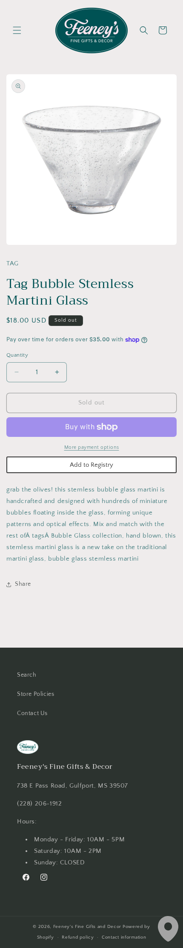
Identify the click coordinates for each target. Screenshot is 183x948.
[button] (17, 30)
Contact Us (32, 713)
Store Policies (35, 694)
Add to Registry (91, 464)
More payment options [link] (91, 447)
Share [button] (23, 584)
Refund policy (78, 937)
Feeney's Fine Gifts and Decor (87, 926)
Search (27, 675)
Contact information (124, 937)
